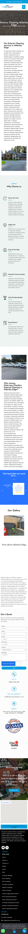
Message (3, 652)
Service (3, 647)
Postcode (4, 642)
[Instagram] (7, 847)
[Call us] (14, 674)
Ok (14, 931)
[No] (25, 928)
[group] (14, 726)
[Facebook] (3, 847)
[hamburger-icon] (23, 7)
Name (3, 626)
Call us (14, 679)
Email (3, 631)
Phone (3, 636)
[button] (2, 490)
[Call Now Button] (24, 931)
